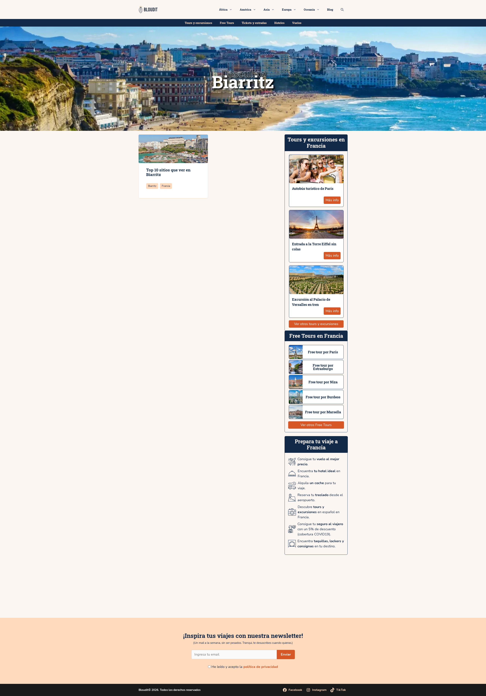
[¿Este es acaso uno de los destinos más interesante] (283, 593)
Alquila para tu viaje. (317, 485)
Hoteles (279, 23)
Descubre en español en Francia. (318, 512)
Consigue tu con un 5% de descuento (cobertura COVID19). (320, 529)
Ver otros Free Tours (316, 425)
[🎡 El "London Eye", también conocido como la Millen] (121, 593)
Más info (332, 200)
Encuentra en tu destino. (320, 543)
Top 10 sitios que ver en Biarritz (168, 172)
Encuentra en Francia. (319, 473)
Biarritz (152, 186)
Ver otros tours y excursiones (316, 324)
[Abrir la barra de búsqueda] (342, 9)
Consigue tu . (318, 461)
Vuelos (296, 23)
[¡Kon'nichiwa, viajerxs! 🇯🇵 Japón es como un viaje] (202, 593)
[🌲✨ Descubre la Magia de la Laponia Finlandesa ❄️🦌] (364, 593)
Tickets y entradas (254, 23)
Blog (330, 9)
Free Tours (227, 23)
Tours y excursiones (198, 23)
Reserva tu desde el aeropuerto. (320, 497)
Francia (166, 186)
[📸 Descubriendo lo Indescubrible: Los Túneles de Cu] (40, 593)
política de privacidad (260, 666)
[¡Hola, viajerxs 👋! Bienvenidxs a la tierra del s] (445, 593)
